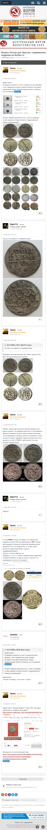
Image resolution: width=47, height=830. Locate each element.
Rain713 (23, 345)
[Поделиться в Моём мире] (16, 794)
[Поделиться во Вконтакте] (2, 794)
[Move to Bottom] (37, 827)
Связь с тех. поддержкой (23, 822)
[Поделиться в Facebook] (9, 794)
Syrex (23, 650)
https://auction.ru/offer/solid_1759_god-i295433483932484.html (22, 712)
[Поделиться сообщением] (42, 78)
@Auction (17, 91)
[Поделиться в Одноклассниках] (6, 794)
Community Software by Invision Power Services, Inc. (23, 827)
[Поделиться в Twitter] (12, 794)
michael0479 (13, 555)
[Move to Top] (43, 827)
